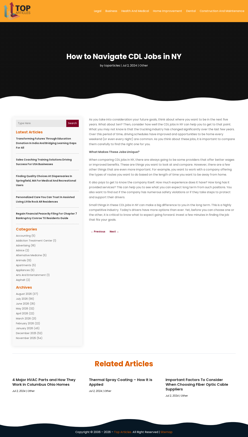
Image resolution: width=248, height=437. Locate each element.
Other (143, 65)
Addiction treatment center (34, 240)
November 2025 (26, 338)
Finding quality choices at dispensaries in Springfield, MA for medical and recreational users (46, 180)
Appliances (23, 270)
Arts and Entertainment (31, 275)
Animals (21, 260)
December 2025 (26, 333)
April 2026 (22, 313)
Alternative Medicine (29, 255)
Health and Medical (135, 11)
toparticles (112, 65)
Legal (97, 11)
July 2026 (22, 299)
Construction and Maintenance (222, 11)
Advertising (23, 245)
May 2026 (22, 308)
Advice (20, 250)
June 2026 (22, 303)
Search (72, 123)
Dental (191, 11)
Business (111, 11)
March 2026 (23, 318)
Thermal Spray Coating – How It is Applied (120, 382)
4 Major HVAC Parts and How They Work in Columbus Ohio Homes (44, 382)
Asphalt (20, 280)
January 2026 (24, 328)
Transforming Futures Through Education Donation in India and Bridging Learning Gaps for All (46, 143)
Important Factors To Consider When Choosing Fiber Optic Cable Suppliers (197, 384)
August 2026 (24, 294)
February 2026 (25, 323)
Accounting (23, 236)
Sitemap (166, 432)
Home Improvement (167, 11)
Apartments (23, 265)
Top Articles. (123, 432)
